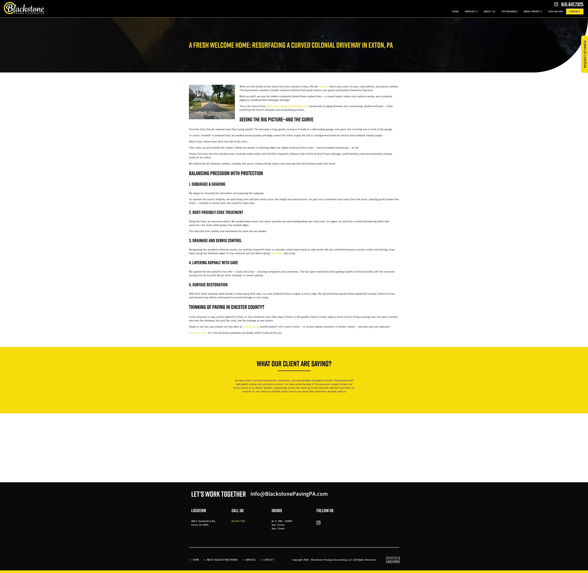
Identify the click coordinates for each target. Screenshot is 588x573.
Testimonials (509, 11)
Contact (574, 11)
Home (455, 11)
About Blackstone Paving (222, 560)
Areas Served (531, 11)
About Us (489, 11)
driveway (323, 86)
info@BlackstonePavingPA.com (289, 494)
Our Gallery (555, 11)
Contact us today (198, 333)
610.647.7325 (572, 4)
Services (470, 11)
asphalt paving (251, 326)
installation (277, 253)
